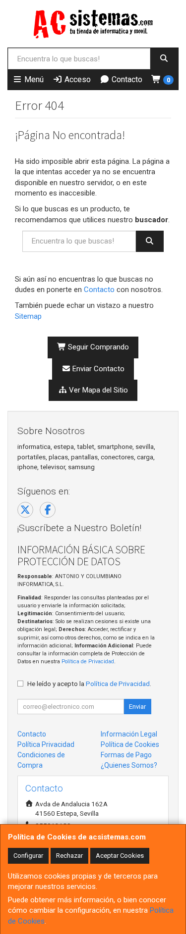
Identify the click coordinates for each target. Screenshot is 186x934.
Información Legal (129, 734)
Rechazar (69, 855)
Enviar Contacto (97, 368)
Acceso (76, 79)
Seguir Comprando (97, 347)
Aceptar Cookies (120, 855)
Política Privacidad (45, 744)
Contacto (126, 79)
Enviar (137, 706)
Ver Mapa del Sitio (97, 390)
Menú (33, 79)
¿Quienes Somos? (129, 765)
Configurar (28, 855)
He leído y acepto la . (89, 684)
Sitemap (28, 316)
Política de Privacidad (88, 661)
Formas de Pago (126, 755)
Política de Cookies (130, 744)
